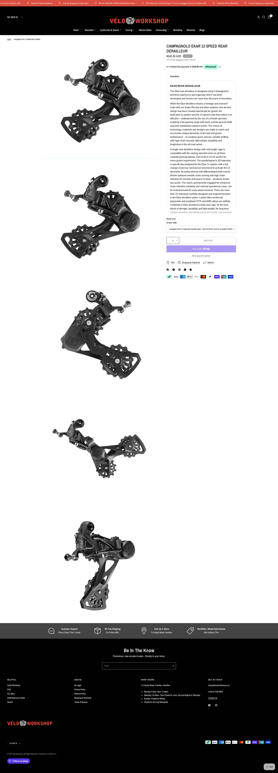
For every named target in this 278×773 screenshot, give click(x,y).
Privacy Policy (79, 689)
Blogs (202, 30)
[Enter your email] (173, 665)
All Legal (77, 685)
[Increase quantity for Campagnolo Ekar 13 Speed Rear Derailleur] (177, 240)
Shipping (178, 60)
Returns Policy (80, 693)
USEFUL (78, 680)
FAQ (9, 689)
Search (10, 702)
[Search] (264, 17)
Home (9, 39)
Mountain (89, 30)
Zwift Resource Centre (16, 697)
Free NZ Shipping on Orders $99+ (66, 3)
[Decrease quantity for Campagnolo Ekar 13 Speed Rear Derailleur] (169, 240)
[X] (174, 269)
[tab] (175, 76)
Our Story (11, 693)
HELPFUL (11, 680)
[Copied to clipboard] (191, 269)
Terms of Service (80, 702)
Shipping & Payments (82, 697)
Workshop (177, 30)
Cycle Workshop (13, 685)
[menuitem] (77, 30)
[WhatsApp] (185, 269)
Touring (128, 30)
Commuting (161, 30)
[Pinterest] (180, 269)
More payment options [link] (201, 255)
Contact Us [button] (212, 698)
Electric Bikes (145, 30)
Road (75, 30)
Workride (191, 30)
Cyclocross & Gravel (109, 30)
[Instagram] (218, 705)
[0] (269, 17)
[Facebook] (168, 269)
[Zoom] (151, 49)
